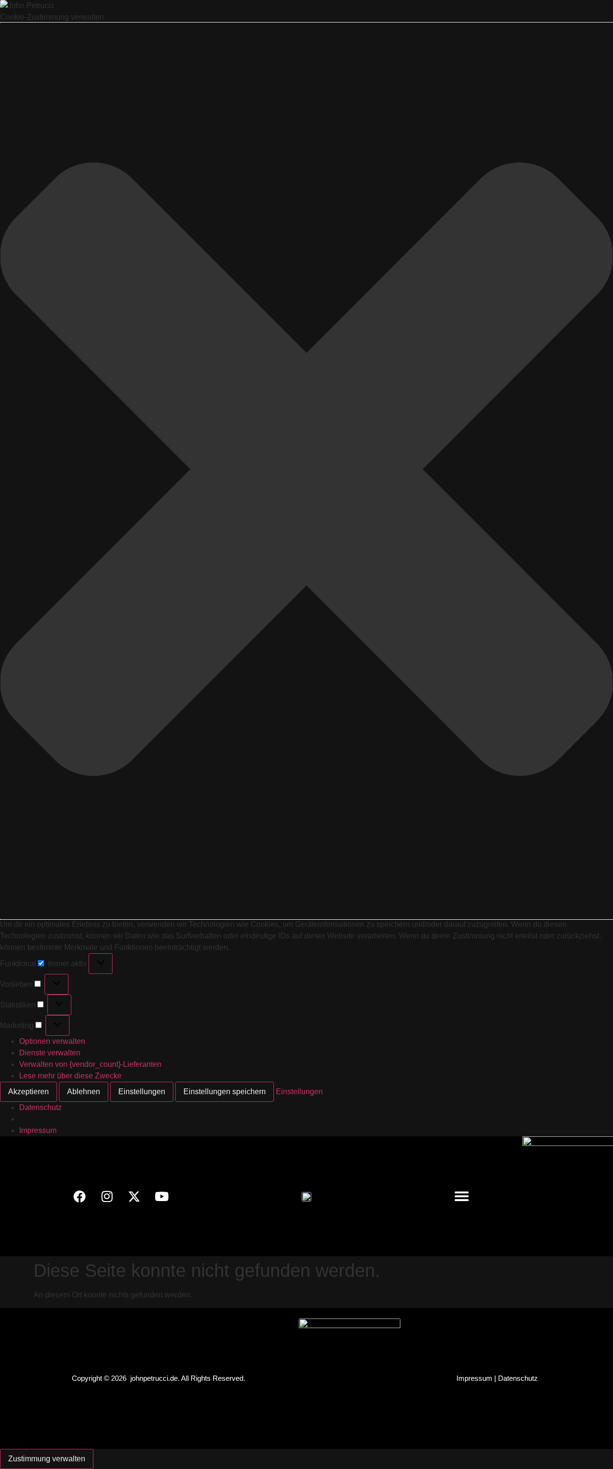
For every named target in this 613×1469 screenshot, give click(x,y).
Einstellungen (141, 1091)
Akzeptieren (28, 1091)
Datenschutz (40, 1107)
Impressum (38, 1130)
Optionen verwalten (52, 1041)
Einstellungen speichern (224, 1091)
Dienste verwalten (49, 1053)
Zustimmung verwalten (46, 1459)
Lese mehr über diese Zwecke (70, 1076)
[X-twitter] (134, 1196)
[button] (306, 471)
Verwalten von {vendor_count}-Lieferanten (90, 1064)
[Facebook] (79, 1196)
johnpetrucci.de (154, 1378)
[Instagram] (106, 1196)
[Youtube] (161, 1196)
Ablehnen (83, 1091)
